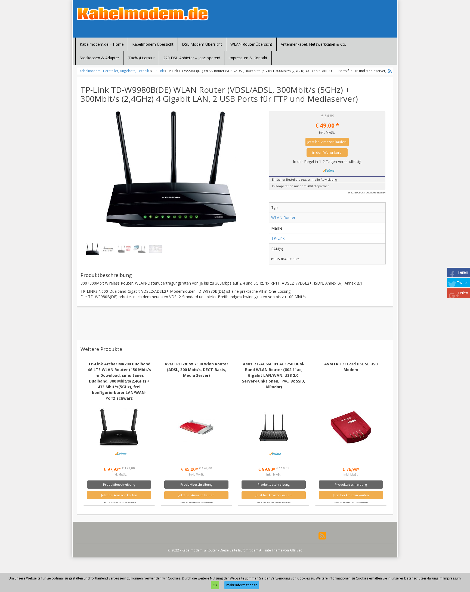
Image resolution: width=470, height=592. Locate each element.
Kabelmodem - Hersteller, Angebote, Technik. (114, 71)
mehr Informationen (241, 585)
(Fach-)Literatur (141, 57)
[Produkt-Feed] (322, 535)
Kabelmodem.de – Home (102, 44)
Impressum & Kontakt (247, 57)
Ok (215, 585)
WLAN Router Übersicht (251, 44)
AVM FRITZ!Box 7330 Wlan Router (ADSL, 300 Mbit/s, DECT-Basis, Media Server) (196, 369)
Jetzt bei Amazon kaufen (327, 142)
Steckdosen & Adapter (99, 57)
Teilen (462, 272)
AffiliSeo (296, 550)
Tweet (462, 282)
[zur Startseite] (142, 14)
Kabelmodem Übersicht (153, 44)
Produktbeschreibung (119, 484)
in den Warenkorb (327, 152)
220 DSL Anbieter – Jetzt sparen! (191, 57)
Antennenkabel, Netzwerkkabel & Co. (313, 44)
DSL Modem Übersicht (202, 44)
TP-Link (158, 71)
